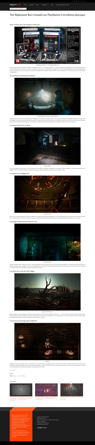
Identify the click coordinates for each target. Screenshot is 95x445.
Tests (52, 4)
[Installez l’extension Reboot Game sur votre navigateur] (82, 1)
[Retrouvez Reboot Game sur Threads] (72, 1)
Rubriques (44, 4)
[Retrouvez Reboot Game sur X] (80, 1)
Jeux (37, 4)
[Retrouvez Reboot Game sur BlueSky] (74, 1)
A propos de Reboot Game (43, 417)
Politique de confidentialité (43, 422)
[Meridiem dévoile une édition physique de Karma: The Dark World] (72, 389)
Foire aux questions (41, 421)
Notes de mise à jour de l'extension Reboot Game (48, 419)
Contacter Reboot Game (42, 424)
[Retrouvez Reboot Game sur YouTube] (76, 1)
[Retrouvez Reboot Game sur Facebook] (78, 1)
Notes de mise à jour (41, 418)
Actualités (31, 4)
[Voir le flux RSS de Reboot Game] (84, 1)
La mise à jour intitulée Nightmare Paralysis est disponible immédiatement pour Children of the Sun (46, 397)
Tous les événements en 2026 (62, 4)
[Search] (25, 9)
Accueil (25, 4)
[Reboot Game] (15, 5)
